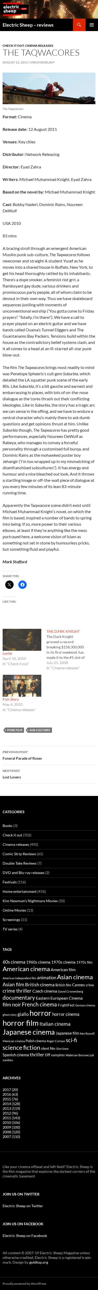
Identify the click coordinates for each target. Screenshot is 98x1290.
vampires (58, 1055)
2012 (10, 1113)
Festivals (10, 882)
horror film (21, 1022)
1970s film (84, 962)
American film (63, 969)
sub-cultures (40, 730)
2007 (11, 1136)
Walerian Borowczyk (80, 1055)
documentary (19, 997)
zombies (8, 1060)
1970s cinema (63, 962)
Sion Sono (62, 1048)
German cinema (85, 1005)
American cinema (26, 968)
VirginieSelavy (42, 62)
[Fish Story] (22, 686)
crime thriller (17, 991)
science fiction (21, 1047)
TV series (10, 929)
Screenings (11, 919)
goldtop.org (38, 1262)
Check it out (13, 46)
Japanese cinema (29, 1032)
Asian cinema (75, 977)
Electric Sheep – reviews (28, 25)
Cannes (78, 984)
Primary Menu (91, 25)
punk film (14, 730)
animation (46, 977)
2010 (11, 1122)
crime (90, 985)
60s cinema (14, 962)
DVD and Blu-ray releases (23, 872)
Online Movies (14, 910)
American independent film (19, 978)
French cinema (39, 1004)
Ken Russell (87, 1033)
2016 (10, 1094)
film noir (12, 1004)
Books (8, 825)
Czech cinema (44, 991)
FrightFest (66, 1005)
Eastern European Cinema (59, 998)
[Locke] (22, 640)
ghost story (10, 1014)
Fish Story (11, 699)
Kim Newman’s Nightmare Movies (30, 901)
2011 (11, 1118)
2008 (11, 1132)
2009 (11, 1127)
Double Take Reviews (20, 863)
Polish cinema (36, 1041)
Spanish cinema (16, 1054)
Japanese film (67, 1033)
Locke (7, 653)
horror (40, 1012)
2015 (10, 1099)
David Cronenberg (70, 991)
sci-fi (71, 1040)
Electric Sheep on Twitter (23, 1206)
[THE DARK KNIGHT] (68, 650)
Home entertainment (20, 891)
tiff (47, 1054)
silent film (48, 1048)
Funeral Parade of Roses (22, 755)
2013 (11, 1108)
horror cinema (65, 1014)
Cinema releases (39, 46)
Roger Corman (56, 1041)
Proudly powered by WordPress (24, 1284)
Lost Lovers (12, 774)
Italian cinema (55, 1024)
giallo (23, 1014)
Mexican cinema (14, 1041)
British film (63, 985)
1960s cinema (38, 962)
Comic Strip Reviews (19, 854)
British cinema (40, 984)
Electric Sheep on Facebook (25, 1235)
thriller (37, 1054)
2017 (10, 1089)
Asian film (13, 984)
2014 (11, 1103)
